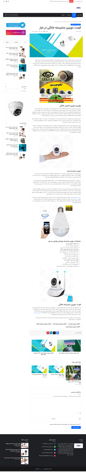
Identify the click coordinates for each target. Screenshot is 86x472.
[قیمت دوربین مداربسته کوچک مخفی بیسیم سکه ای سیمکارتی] (22, 76)
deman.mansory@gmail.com (44, 455)
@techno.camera (45, 452)
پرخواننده (16, 42)
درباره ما (63, 15)
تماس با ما (69, 15)
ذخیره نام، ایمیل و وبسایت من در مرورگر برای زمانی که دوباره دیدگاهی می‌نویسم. (65, 424)
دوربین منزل (36, 313)
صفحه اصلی (79, 15)
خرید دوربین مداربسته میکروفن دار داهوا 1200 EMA (12, 59)
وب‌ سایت (53, 418)
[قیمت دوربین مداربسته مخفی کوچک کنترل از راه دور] (22, 54)
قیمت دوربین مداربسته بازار (59, 324)
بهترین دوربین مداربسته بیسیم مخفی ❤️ (12, 458)
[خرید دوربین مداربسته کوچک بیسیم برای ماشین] (22, 68)
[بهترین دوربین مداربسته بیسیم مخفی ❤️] (24, 460)
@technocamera (47, 449)
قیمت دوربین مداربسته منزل (72, 327)
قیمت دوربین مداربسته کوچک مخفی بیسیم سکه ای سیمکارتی (12, 74)
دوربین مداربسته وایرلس (76, 197)
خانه (79, 21)
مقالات (74, 15)
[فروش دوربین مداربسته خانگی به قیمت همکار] (56, 369)
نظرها (7, 42)
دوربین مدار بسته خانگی (73, 21)
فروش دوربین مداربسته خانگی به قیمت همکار (57, 375)
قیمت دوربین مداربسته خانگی (43, 324)
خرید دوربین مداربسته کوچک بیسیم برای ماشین (59, 1)
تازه (24, 42)
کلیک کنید (43, 446)
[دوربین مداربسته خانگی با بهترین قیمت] (73, 373)
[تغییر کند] (78, 8)
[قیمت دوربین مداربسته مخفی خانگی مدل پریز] (39, 369)
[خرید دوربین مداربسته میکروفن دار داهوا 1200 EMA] (22, 60)
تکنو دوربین (42, 469)
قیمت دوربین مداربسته (74, 324)
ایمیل (80, 418)
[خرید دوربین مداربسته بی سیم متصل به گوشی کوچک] (22, 49)
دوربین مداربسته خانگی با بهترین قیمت (74, 382)
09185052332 (45, 443)
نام (80, 413)
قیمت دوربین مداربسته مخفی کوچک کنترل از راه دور (12, 53)
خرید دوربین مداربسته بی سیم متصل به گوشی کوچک (12, 47)
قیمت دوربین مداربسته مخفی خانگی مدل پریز (39, 375)
